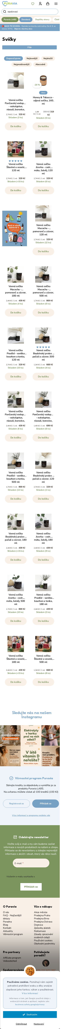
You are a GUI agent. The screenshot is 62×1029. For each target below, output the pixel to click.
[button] (29, 54)
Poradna (7, 921)
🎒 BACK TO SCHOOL (11, 26)
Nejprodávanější (21, 64)
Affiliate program (12, 957)
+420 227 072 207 (45, 970)
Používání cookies (43, 940)
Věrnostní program (13, 934)
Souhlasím (31, 1014)
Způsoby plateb (42, 928)
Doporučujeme (13, 58)
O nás (6, 912)
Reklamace (40, 931)
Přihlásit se (45, 803)
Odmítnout (21, 1023)
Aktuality (8, 931)
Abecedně (40, 64)
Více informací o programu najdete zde (31, 815)
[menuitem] (10, 19)
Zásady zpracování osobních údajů (43, 936)
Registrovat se (16, 803)
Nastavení (39, 1023)
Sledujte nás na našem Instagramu (31, 715)
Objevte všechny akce (23, 29)
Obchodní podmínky (44, 943)
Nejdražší (48, 58)
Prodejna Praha (42, 915)
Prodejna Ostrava (43, 921)
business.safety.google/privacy (30, 1004)
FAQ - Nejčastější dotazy (12, 917)
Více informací (30, 993)
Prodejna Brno (41, 918)
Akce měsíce (40, 912)
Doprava (38, 924)
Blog (5, 924)
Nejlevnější (32, 58)
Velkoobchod (10, 961)
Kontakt (7, 928)
